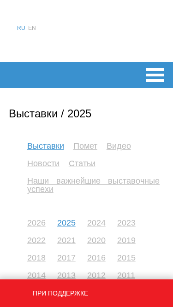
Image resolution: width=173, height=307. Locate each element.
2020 (96, 240)
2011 (126, 275)
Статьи (82, 163)
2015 (126, 257)
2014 (36, 275)
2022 (36, 240)
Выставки (45, 146)
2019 (126, 240)
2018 (36, 257)
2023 (126, 222)
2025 (66, 222)
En (32, 28)
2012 (96, 275)
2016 (96, 257)
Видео (119, 146)
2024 (96, 222)
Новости (43, 163)
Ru (21, 28)
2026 (36, 222)
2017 (66, 257)
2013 (66, 275)
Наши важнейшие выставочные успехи (93, 185)
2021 (66, 240)
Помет (85, 146)
